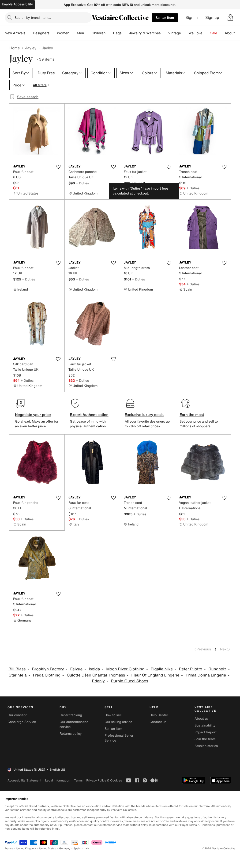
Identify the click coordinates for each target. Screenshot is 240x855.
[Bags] (125, 33)
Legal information (57, 780)
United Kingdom (26, 848)
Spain (77, 848)
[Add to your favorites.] (58, 167)
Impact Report (206, 732)
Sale (213, 33)
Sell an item (165, 17)
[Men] (88, 33)
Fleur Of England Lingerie (155, 675)
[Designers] (53, 33)
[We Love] (206, 33)
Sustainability (205, 725)
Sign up (212, 17)
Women (63, 33)
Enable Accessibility (17, 4)
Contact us (158, 721)
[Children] (109, 33)
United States (47, 848)
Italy (86, 848)
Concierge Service (22, 721)
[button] (230, 17)
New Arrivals (15, 33)
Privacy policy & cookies (104, 780)
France (9, 848)
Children (99, 33)
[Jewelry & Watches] (164, 33)
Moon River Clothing (125, 669)
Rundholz (217, 669)
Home (14, 48)
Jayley (30, 48)
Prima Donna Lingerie (206, 675)
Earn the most (192, 414)
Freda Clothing (46, 675)
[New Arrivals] (29, 33)
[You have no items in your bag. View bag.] (230, 17)
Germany (64, 848)
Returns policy (71, 733)
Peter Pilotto (190, 669)
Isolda (94, 669)
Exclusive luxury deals (144, 414)
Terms (78, 780)
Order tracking (71, 715)
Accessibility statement (24, 780)
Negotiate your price (33, 414)
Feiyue (76, 669)
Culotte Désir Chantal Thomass (96, 675)
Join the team (205, 739)
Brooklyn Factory (48, 669)
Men (80, 33)
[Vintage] (185, 33)
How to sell (113, 715)
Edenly (98, 681)
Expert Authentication (89, 414)
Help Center (159, 715)
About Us (232, 33)
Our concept (17, 715)
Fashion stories (206, 745)
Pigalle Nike (162, 669)
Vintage (174, 33)
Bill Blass (17, 669)
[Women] (73, 33)
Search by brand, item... (33, 17)
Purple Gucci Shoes (129, 681)
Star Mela (18, 675)
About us (201, 718)
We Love (195, 33)
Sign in (191, 17)
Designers (41, 33)
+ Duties (82, 183)
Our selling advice (118, 721)
